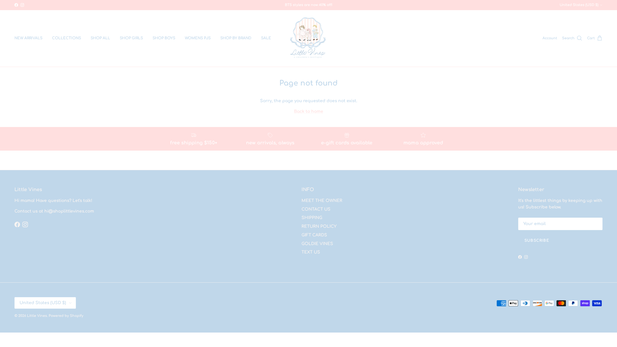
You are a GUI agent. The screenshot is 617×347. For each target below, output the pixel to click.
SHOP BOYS (164, 38)
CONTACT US (316, 209)
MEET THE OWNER (322, 200)
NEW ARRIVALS (28, 38)
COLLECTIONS (66, 38)
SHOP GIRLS (131, 38)
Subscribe (536, 241)
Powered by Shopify (66, 316)
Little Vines (37, 316)
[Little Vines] (308, 38)
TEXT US (311, 252)
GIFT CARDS (314, 235)
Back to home (308, 111)
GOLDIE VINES (317, 243)
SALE (266, 38)
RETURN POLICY (319, 226)
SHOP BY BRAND (235, 38)
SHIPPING (312, 217)
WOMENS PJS (198, 38)
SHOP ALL (100, 38)
